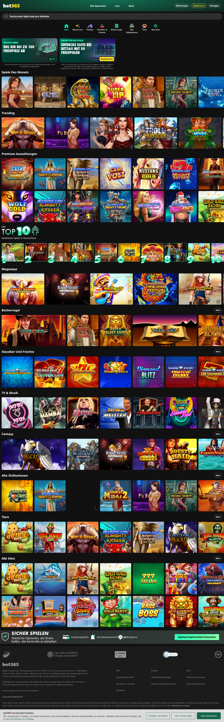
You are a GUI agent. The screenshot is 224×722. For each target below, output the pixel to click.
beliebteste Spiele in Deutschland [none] (19, 238)
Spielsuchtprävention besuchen (197, 637)
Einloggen (214, 6)
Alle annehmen (209, 715)
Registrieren (198, 6)
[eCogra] (120, 654)
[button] (30, 105)
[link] (17, 92)
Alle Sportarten (98, 6)
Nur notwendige (183, 715)
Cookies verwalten (158, 715)
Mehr (218, 310)
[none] (113, 231)
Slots (131, 6)
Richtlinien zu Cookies (22, 719)
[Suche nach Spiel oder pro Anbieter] (6, 16)
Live (117, 6)
